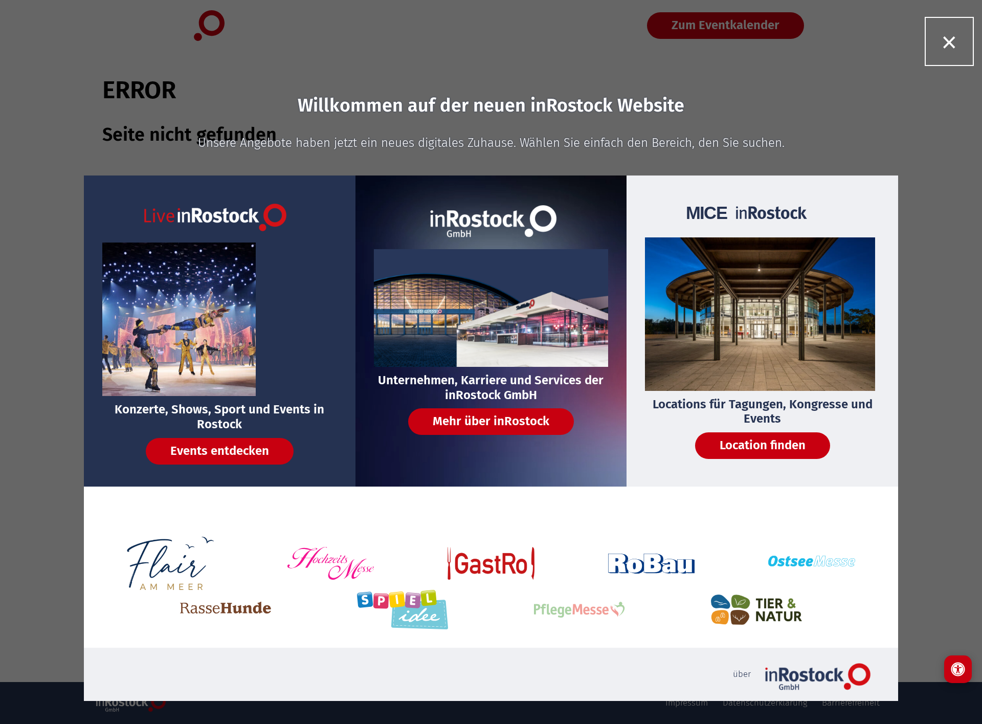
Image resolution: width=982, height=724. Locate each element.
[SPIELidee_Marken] (402, 609)
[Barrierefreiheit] (958, 669)
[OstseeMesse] (811, 564)
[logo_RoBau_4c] (651, 564)
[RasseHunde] (225, 610)
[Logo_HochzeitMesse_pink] (330, 563)
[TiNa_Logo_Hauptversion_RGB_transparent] (756, 609)
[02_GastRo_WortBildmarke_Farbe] (491, 563)
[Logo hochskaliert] (170, 563)
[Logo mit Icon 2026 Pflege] (579, 610)
